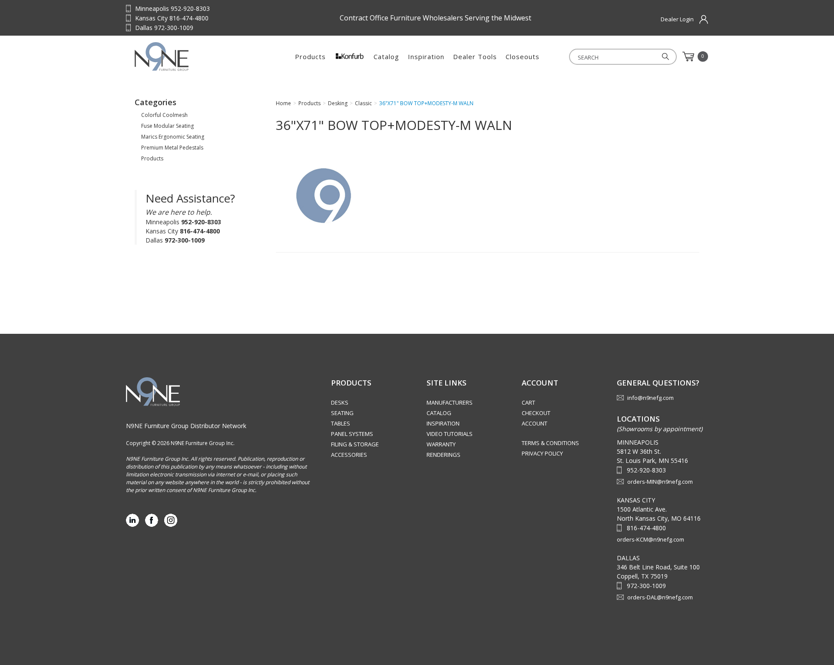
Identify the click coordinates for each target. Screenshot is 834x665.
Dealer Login (677, 19)
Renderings (443, 455)
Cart (528, 402)
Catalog (386, 56)
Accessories (349, 455)
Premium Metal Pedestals (172, 147)
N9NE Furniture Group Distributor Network (186, 426)
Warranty (441, 444)
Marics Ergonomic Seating (172, 136)
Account (534, 423)
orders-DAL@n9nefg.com (660, 597)
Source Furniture (189, 56)
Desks (339, 402)
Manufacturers (450, 402)
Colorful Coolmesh (164, 115)
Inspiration (426, 56)
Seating (342, 413)
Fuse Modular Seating (167, 126)
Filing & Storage (355, 444)
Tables (340, 423)
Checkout (536, 413)
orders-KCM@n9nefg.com (650, 539)
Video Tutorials (450, 434)
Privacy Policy (542, 453)
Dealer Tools (475, 56)
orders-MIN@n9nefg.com (660, 481)
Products (310, 56)
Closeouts (522, 56)
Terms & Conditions (550, 443)
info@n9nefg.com (650, 398)
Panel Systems (352, 434)
